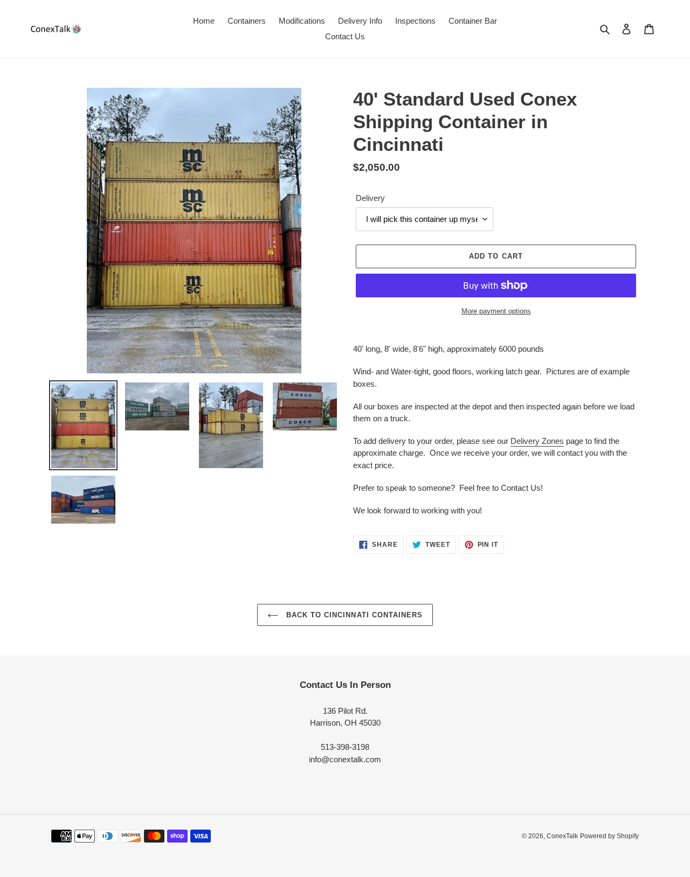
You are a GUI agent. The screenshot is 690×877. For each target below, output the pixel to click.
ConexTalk (562, 836)
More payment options (496, 311)
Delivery (370, 198)
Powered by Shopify (609, 836)
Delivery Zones (537, 441)
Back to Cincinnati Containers (353, 615)
